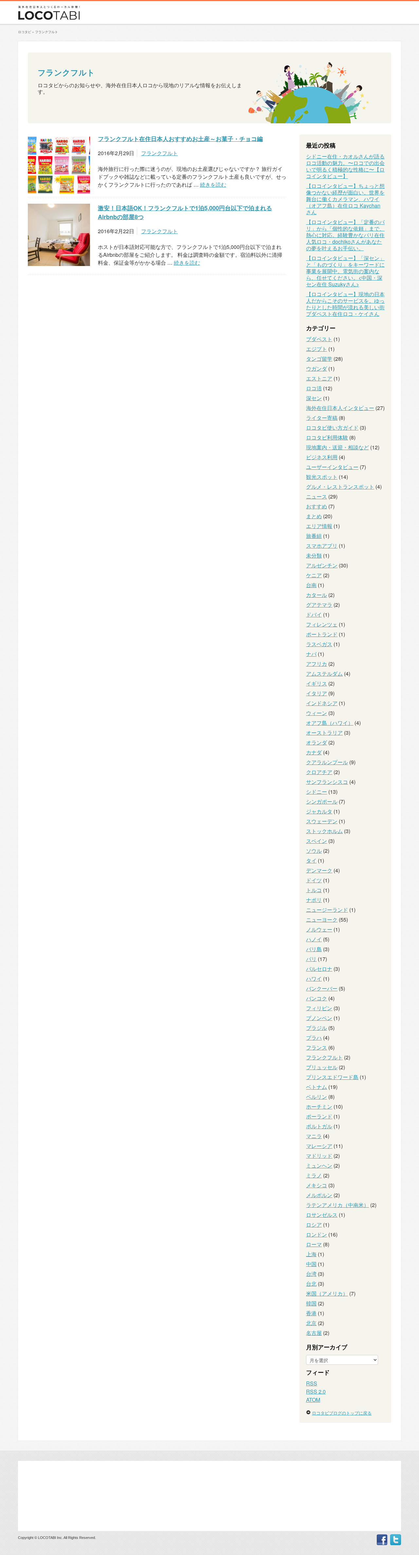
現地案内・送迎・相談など (337, 447)
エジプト (316, 349)
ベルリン (316, 1096)
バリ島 (314, 949)
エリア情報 (319, 526)
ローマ (314, 1244)
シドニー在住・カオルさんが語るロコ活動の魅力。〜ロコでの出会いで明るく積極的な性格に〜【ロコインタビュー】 (345, 166)
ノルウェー (319, 929)
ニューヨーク (321, 919)
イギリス (316, 683)
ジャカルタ (319, 811)
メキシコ (316, 1185)
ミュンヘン (319, 1165)
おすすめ (316, 506)
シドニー (316, 791)
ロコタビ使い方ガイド (332, 427)
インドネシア (321, 703)
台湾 (311, 1274)
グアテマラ (319, 604)
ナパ (311, 654)
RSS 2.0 (316, 1391)
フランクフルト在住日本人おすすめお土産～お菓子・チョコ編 (180, 138)
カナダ (314, 752)
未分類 (314, 555)
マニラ (314, 1136)
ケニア (314, 575)
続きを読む (213, 184)
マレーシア (319, 1146)
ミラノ (314, 1175)
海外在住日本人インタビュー (340, 408)
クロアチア (319, 772)
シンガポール (321, 801)
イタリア (316, 693)
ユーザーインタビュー (332, 467)
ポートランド (321, 634)
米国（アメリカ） (327, 1293)
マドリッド (319, 1155)
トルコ (314, 890)
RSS (311, 1383)
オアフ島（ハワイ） (329, 722)
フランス (316, 1047)
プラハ (314, 1037)
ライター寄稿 (321, 417)
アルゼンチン (321, 565)
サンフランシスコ (327, 782)
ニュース (316, 496)
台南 (311, 585)
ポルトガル (319, 1126)
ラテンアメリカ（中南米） (337, 1205)
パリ (311, 959)
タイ (311, 860)
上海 (311, 1254)
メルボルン (319, 1195)
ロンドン (316, 1234)
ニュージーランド (327, 909)
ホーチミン (319, 1106)
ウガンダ (316, 368)
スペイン (316, 841)
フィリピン (319, 1008)
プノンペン (319, 1018)
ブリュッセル (321, 1067)
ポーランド (319, 1116)
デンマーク (319, 870)
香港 (311, 1313)
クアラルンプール (327, 762)
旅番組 (314, 536)
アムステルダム (324, 673)
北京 (311, 1323)
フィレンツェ (321, 624)
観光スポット (321, 477)
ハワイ (314, 978)
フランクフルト (66, 72)
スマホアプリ (321, 545)
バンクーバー (321, 988)
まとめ (314, 516)
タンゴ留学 (319, 358)
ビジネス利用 (321, 457)
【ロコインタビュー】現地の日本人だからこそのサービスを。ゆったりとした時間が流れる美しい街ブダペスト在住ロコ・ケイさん (345, 303)
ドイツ (314, 880)
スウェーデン (321, 821)
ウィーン (316, 713)
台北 (311, 1283)
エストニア (319, 378)
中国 (311, 1264)
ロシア (314, 1224)
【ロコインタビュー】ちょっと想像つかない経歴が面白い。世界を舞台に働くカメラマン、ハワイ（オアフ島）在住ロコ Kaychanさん (345, 199)
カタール (316, 595)
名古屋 (314, 1333)
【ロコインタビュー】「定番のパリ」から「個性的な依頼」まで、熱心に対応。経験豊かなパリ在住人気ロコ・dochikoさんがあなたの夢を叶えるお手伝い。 (345, 235)
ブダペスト (319, 339)
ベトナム (316, 1087)
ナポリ (314, 900)
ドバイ (314, 614)
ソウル (314, 850)
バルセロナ (319, 968)
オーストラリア (324, 732)
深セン (314, 398)
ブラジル (316, 1028)
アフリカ (316, 663)
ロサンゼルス (321, 1214)
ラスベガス (319, 644)
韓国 (311, 1303)
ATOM (313, 1399)
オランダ (316, 742)
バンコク (316, 998)
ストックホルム (324, 831)
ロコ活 (314, 388)
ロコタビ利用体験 (327, 437)
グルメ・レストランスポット (340, 486)
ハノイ (314, 939)
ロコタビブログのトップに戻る (342, 1413)
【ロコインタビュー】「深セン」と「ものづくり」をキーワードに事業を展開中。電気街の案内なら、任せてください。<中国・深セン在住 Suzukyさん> (345, 271)
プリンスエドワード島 (332, 1077)
